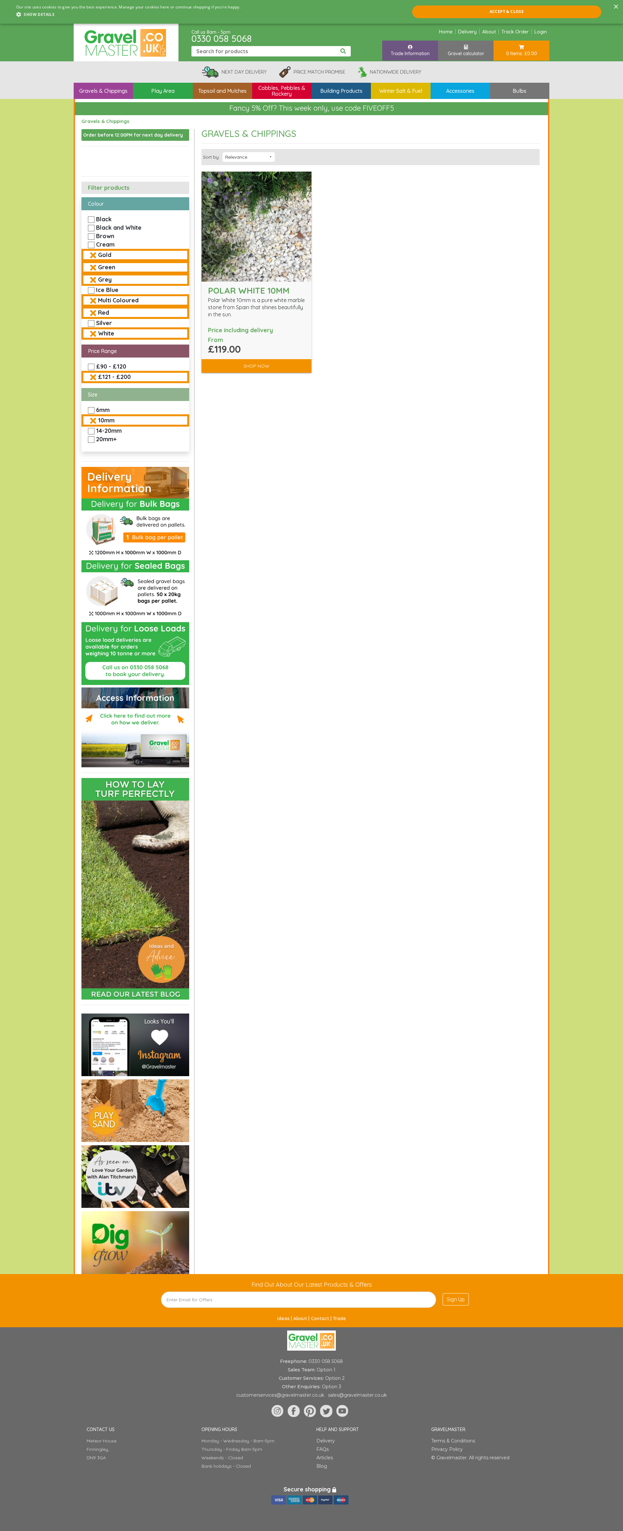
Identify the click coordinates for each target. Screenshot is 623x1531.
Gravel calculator (466, 53)
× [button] (615, 7)
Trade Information (410, 53)
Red (103, 312)
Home (446, 31)
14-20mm (109, 430)
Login (540, 31)
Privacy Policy (447, 1449)
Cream (105, 244)
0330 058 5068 (221, 38)
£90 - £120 (111, 366)
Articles (324, 1458)
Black (104, 219)
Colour (96, 203)
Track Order (515, 31)
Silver (104, 323)
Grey (105, 279)
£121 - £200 (114, 377)
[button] (128, 14)
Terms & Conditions (453, 1441)
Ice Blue (107, 290)
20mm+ (106, 439)
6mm (103, 410)
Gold (104, 255)
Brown (105, 236)
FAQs (322, 1449)
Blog (321, 1466)
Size (92, 394)
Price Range (102, 351)
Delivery (467, 31)
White (106, 333)
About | (302, 1318)
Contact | (322, 1318)
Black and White (118, 227)
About (489, 31)
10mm (106, 420)
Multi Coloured (118, 300)
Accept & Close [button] (507, 11)
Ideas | (285, 1318)
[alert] (311, 12)
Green (106, 267)
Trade (339, 1318)
